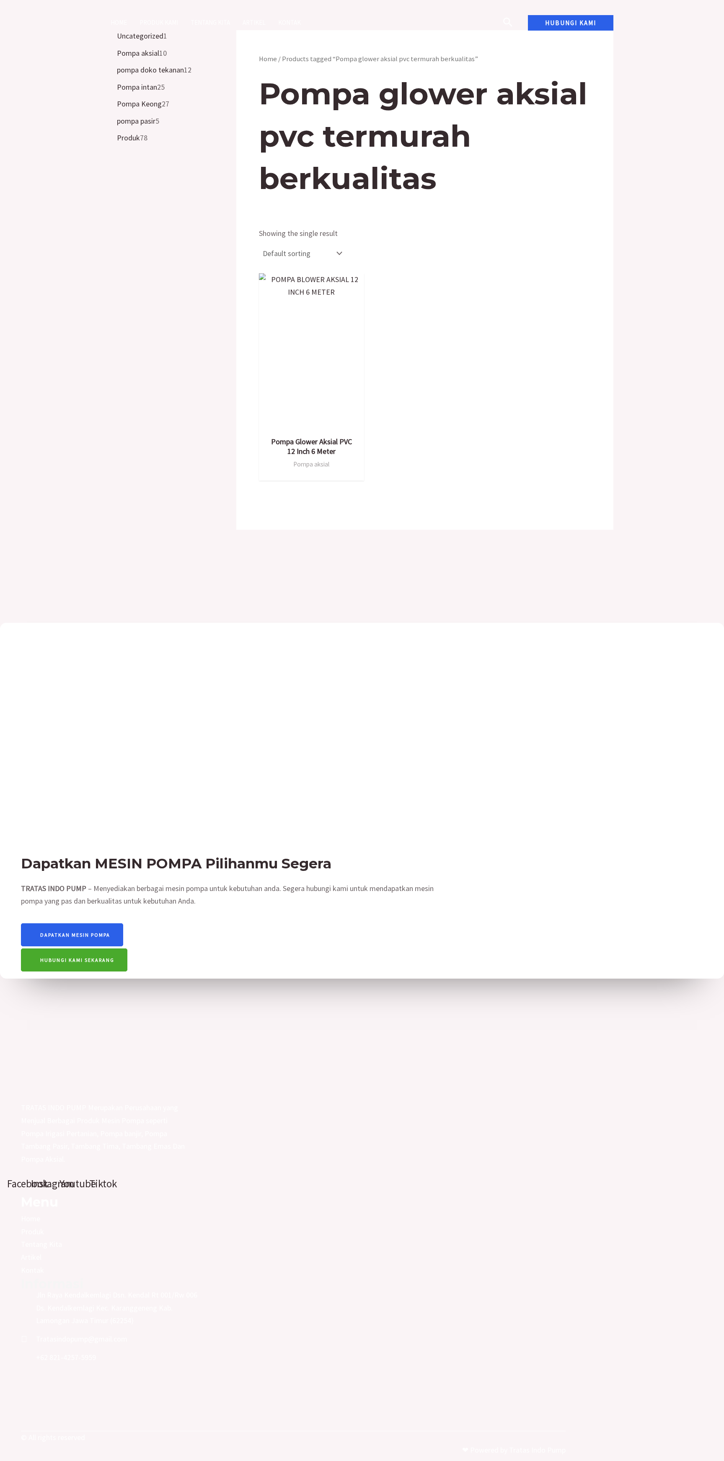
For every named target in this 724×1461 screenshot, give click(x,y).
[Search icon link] (508, 23)
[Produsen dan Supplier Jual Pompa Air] (358, 21)
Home (268, 58)
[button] (570, 23)
